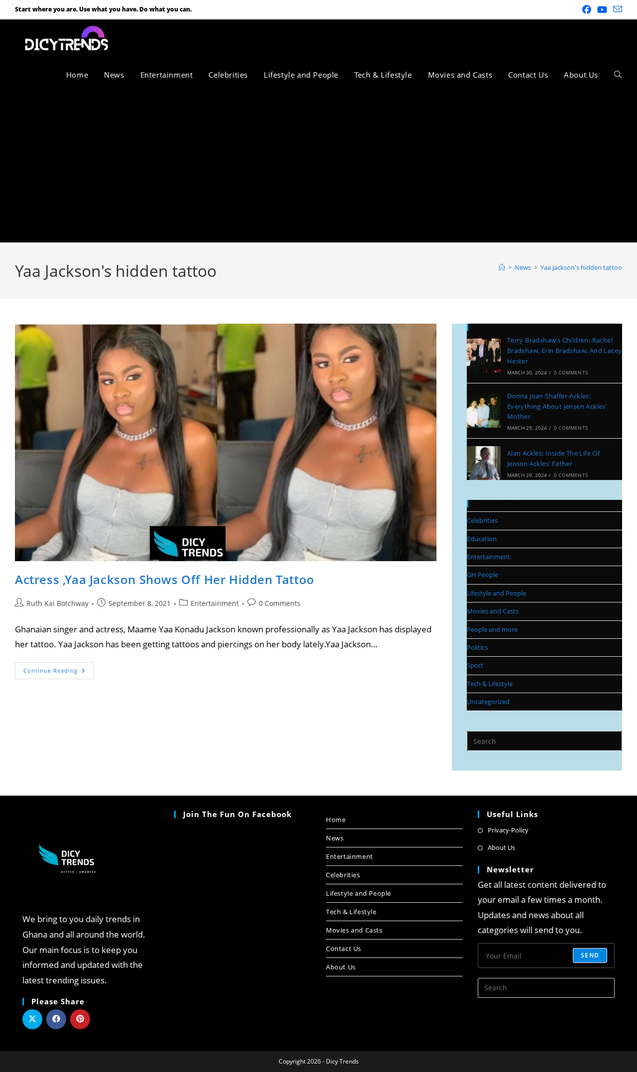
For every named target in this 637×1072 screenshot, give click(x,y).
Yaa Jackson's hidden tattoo (581, 267)
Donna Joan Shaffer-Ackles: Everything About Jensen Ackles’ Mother (557, 406)
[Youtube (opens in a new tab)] (602, 9)
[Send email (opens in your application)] (616, 9)
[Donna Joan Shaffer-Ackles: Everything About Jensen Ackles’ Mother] (484, 411)
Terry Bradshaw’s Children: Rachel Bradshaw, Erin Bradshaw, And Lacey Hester (564, 350)
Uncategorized (488, 701)
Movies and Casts (493, 610)
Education (482, 538)
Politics (477, 647)
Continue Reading (58, 668)
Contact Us (343, 948)
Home (335, 819)
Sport (475, 665)
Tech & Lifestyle (490, 683)
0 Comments (280, 603)
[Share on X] (32, 1019)
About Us (341, 966)
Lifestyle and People (496, 593)
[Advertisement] (318, 168)
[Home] (502, 267)
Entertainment (215, 603)
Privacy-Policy (508, 830)
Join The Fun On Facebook (237, 814)
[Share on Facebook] (56, 1019)
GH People (482, 574)
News (334, 838)
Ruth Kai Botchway (57, 603)
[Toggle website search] (618, 74)
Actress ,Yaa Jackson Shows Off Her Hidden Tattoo (165, 579)
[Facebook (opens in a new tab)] (586, 9)
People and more (492, 629)
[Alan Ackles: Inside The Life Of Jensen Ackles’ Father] (484, 463)
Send (590, 955)
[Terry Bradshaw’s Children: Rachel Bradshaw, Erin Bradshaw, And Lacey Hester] (484, 355)
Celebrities (482, 520)
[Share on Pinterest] (80, 1019)
